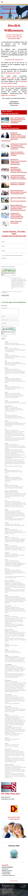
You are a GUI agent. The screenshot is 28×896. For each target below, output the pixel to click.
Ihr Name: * (3, 316)
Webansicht (23, 886)
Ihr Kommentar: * (4, 308)
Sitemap (12, 885)
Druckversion (6, 885)
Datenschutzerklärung (14, 880)
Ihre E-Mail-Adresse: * (9, 319)
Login (24, 885)
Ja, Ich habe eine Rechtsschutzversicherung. (13, 255)
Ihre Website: (3, 323)
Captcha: (6, 326)
